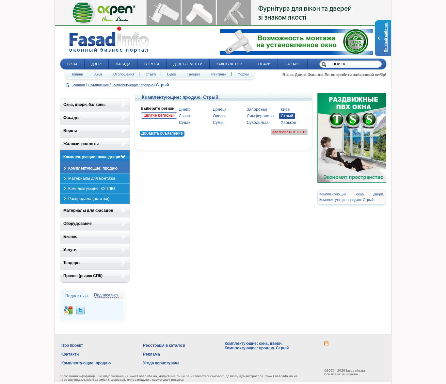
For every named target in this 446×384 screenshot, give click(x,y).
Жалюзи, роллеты (81, 144)
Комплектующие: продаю (133, 85)
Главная (78, 85)
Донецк (219, 109)
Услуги (69, 249)
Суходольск (257, 122)
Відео (171, 74)
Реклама (151, 354)
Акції (98, 74)
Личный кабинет (386, 37)
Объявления (99, 85)
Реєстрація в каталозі (164, 345)
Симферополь (260, 116)
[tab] (95, 104)
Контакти (70, 354)
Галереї (193, 74)
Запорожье (257, 109)
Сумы (218, 122)
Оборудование (77, 223)
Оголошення (123, 74)
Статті (151, 74)
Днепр (185, 109)
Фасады (71, 117)
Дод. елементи (187, 64)
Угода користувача (161, 363)
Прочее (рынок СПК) (83, 276)
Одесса (220, 116)
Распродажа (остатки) (88, 198)
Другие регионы (159, 115)
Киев (285, 109)
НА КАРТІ (292, 64)
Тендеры (71, 262)
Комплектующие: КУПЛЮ (91, 188)
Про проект (72, 345)
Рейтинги (218, 74)
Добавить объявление (162, 133)
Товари (263, 64)
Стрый (287, 116)
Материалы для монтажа (91, 178)
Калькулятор (229, 64)
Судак (184, 122)
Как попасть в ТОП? (289, 132)
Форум (243, 74)
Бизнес (70, 236)
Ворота (151, 64)
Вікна (72, 64)
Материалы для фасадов (88, 210)
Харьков (288, 122)
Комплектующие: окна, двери (91, 157)
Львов (184, 116)
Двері (96, 64)
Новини (77, 74)
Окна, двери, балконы (84, 104)
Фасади (123, 64)
